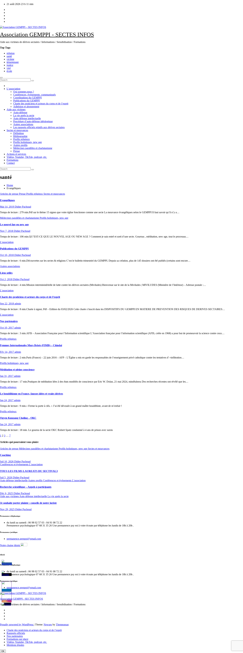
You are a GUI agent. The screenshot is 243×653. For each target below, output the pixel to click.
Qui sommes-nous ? (23, 91)
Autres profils (20, 145)
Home (10, 185)
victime (10, 59)
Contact (11, 163)
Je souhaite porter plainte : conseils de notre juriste (28, 503)
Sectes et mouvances (17, 130)
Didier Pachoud (23, 206)
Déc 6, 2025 (7, 493)
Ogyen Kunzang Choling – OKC (18, 418)
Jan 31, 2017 (7, 376)
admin (18, 303)
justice (10, 65)
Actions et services (16, 154)
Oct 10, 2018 (7, 255)
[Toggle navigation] (1, 77)
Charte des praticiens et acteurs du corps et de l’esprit (40, 103)
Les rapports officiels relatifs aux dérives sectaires (39, 127)
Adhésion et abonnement (26, 106)
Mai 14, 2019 (7, 206)
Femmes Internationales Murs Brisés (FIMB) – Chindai (31, 345)
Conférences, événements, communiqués (34, 94)
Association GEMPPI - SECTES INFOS (47, 34)
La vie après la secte (23, 115)
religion (11, 53)
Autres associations (23, 124)
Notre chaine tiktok (10, 545)
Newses (48, 624)
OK (2, 651)
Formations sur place (17, 639)
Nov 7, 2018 (7, 231)
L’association (13, 88)
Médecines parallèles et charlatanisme (32, 148)
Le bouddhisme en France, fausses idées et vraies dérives (31, 393)
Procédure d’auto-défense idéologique (33, 121)
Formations (12, 160)
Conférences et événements (14, 464)
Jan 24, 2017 (7, 400)
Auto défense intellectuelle (27, 118)
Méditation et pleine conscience (17, 369)
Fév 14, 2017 (7, 352)
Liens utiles (6, 272)
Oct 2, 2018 (6, 279)
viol (9, 68)
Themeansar (62, 624)
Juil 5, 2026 (6, 477)
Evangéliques (7, 200)
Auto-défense (20, 112)
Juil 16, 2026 (7, 461)
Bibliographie (20, 136)
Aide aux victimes (16, 109)
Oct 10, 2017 (7, 327)
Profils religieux (21, 139)
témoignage (13, 62)
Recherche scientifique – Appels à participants (25, 487)
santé (9, 56)
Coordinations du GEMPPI (27, 97)
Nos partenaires (9, 321)
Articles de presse (9, 193)
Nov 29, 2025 (7, 509)
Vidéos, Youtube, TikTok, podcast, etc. (27, 157)
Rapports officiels (16, 633)
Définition (18, 133)
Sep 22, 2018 (7, 303)
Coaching (5, 455)
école (9, 71)
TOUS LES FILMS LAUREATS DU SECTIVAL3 (29, 471)
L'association (7, 242)
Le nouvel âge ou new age (14, 224)
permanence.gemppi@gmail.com (24, 538)
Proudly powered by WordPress (17, 624)
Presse (16, 151)
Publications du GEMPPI (26, 100)
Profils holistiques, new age (27, 142)
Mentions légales (15, 645)
